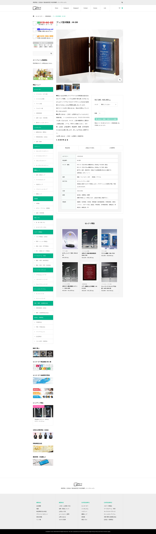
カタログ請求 (62, 519)
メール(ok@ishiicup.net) (70, 117)
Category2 (76, 8)
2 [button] (41, 415)
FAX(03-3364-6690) (83, 117)
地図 (37, 508)
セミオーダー (102, 125)
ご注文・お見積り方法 (64, 506)
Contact (86, 8)
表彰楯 (83, 517)
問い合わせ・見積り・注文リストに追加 (106, 119)
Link (105, 8)
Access (95, 8)
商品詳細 (67, 148)
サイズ (96, 104)
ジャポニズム (84, 508)
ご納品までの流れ (89, 148)
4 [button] (44, 415)
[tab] (67, 148)
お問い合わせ (62, 517)
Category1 (66, 8)
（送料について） (86, 172)
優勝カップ (84, 514)
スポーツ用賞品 (108, 506)
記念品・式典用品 (108, 519)
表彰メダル (84, 519)
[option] (43, 414)
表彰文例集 (80, 190)
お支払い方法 (62, 511)
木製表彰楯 (114, 123)
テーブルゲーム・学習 (109, 508)
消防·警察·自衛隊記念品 (110, 517)
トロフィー (84, 511)
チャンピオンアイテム (109, 514)
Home (56, 8)
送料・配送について (64, 508)
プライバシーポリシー (42, 514)
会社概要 (38, 506)
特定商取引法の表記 (41, 511)
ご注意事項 (112, 148)
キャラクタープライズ (109, 511)
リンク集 (38, 519)
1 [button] (40, 415)
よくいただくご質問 (64, 514)
